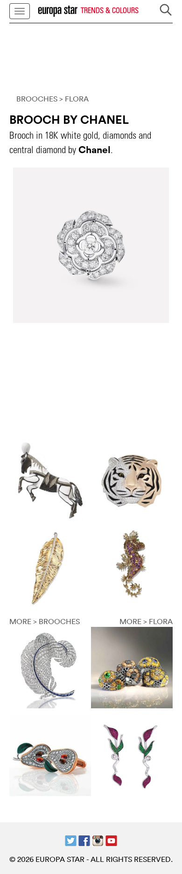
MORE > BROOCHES (44, 621)
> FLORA (74, 98)
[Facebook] (84, 839)
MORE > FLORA (146, 621)
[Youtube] (111, 839)
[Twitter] (71, 839)
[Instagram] (98, 839)
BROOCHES (36, 98)
